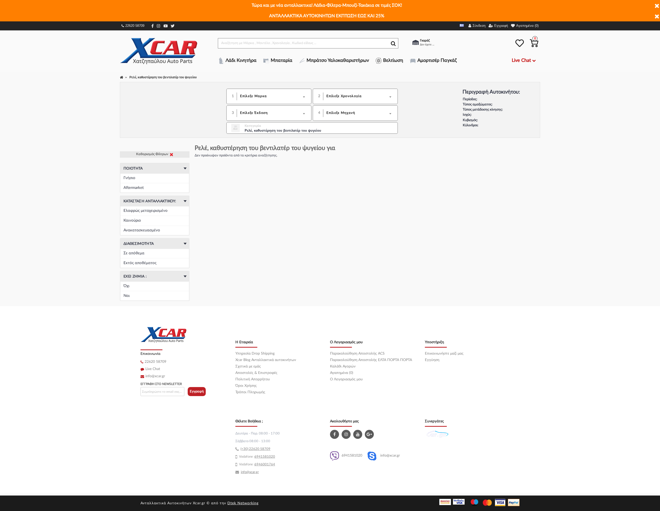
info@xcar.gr (155, 376)
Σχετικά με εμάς (248, 366)
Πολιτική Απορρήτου (252, 379)
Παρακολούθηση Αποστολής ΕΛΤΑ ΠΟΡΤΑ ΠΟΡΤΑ (371, 360)
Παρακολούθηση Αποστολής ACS (357, 353)
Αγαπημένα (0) (341, 373)
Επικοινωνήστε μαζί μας (444, 353)
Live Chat (152, 369)
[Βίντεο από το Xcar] (358, 434)
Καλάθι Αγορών (343, 366)
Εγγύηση (432, 360)
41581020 (267, 456)
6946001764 (264, 464)
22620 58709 (134, 26)
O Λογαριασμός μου (346, 379)
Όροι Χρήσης (246, 386)
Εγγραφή (197, 391)
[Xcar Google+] (370, 434)
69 (256, 456)
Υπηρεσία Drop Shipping (255, 353)
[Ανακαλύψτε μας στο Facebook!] (335, 434)
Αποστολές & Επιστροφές (256, 373)
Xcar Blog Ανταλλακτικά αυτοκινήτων (265, 360)
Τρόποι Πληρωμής (250, 392)
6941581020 (352, 455)
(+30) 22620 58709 (255, 449)
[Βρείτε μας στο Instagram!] (347, 434)
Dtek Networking (243, 503)
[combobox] (274, 96)
